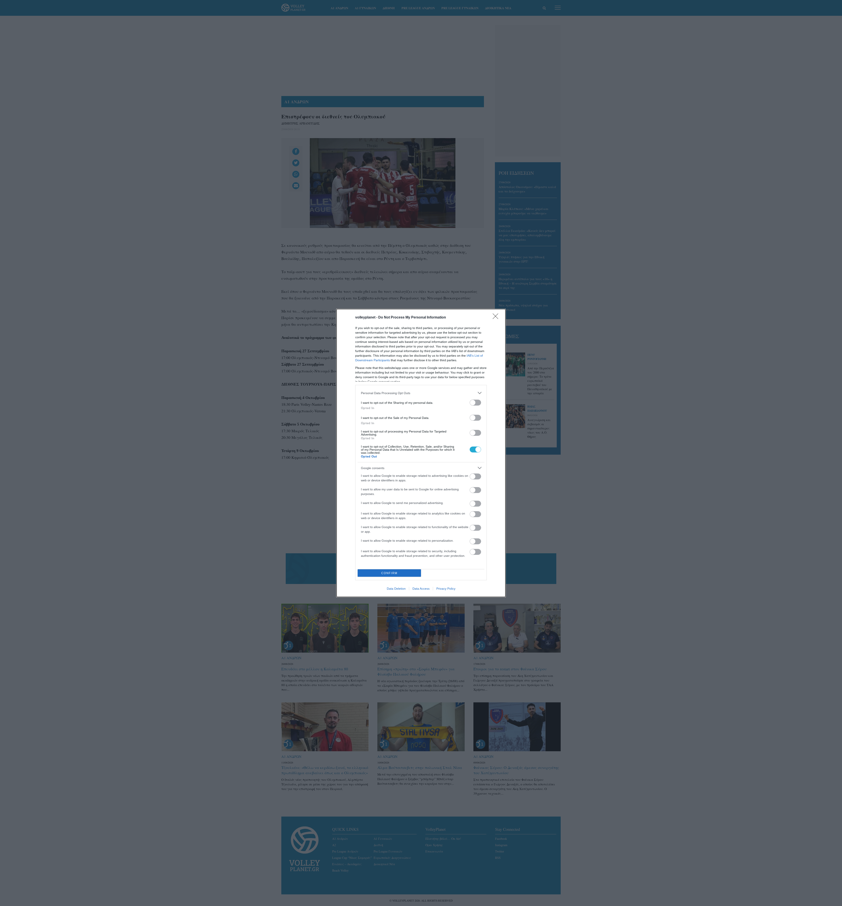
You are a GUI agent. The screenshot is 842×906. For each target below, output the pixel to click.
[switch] (475, 403)
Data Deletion (396, 588)
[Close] (497, 317)
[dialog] (421, 453)
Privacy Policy (445, 588)
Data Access (421, 588)
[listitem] (421, 393)
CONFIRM (389, 573)
